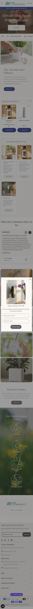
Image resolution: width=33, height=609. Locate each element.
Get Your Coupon (16, 326)
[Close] (30, 279)
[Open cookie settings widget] (3, 606)
